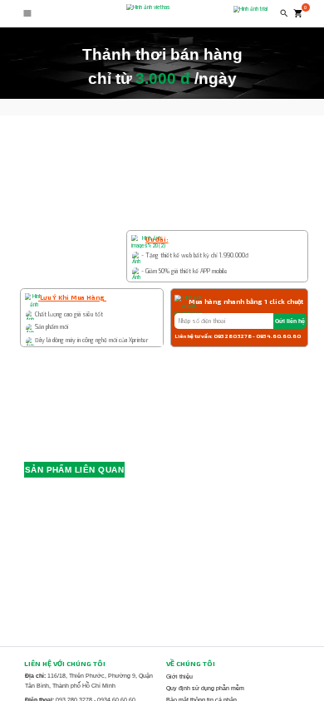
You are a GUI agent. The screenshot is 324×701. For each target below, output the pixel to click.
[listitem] (225, 676)
